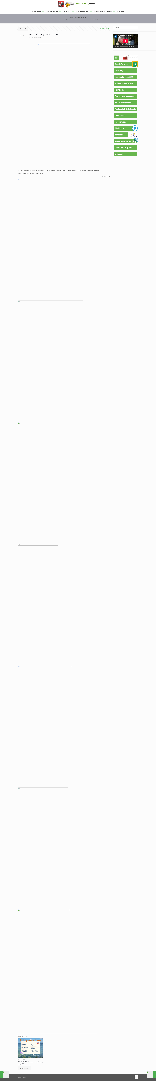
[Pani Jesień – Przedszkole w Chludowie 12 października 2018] (151, 1074)
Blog (67, 20)
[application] (125, 41)
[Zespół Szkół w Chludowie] (78, 4)
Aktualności (82, 20)
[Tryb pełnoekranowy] (136, 46)
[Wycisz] (133, 46)
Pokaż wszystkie (104, 28)
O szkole (74, 20)
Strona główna (59, 20)
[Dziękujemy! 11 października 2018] (4, 1074)
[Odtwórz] (115, 46)
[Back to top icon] (136, 1077)
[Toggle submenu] (43, 11)
